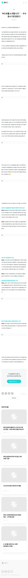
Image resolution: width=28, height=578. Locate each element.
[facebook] (2, 393)
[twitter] (6, 393)
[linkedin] (9, 393)
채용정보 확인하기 (13, 381)
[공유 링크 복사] (12, 393)
